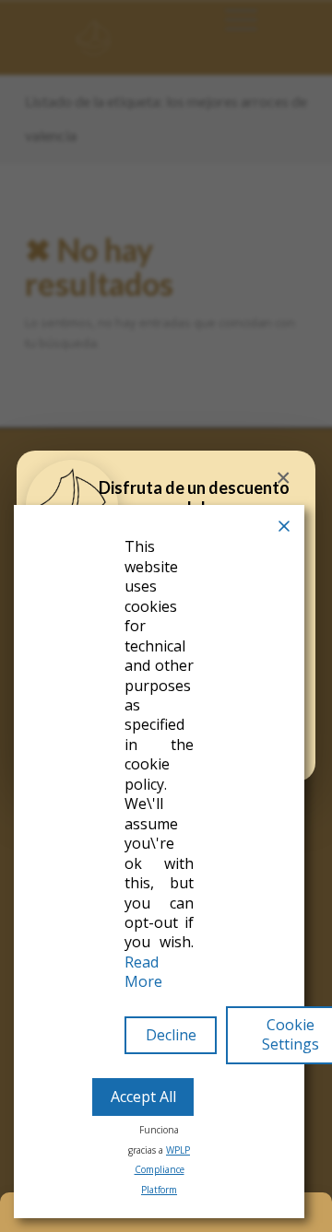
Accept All (143, 1096)
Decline (171, 1035)
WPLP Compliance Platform (163, 1170)
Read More (143, 972)
